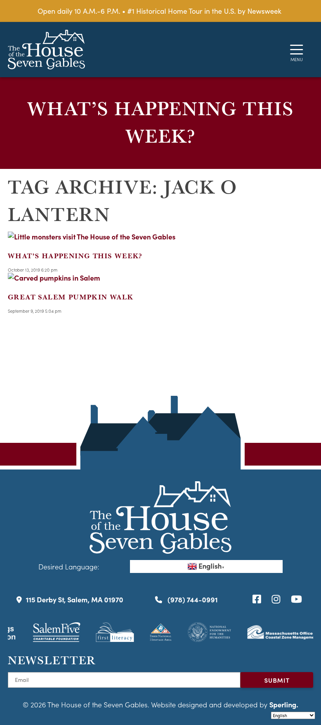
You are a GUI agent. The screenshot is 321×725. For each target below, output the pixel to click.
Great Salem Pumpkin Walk (70, 297)
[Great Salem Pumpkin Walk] (54, 278)
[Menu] (296, 49)
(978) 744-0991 (192, 599)
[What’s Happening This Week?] (91, 236)
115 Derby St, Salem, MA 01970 (74, 599)
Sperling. (283, 704)
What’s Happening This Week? (75, 256)
